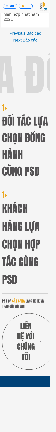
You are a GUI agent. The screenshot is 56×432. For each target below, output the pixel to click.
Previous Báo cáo (25, 33)
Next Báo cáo (25, 40)
